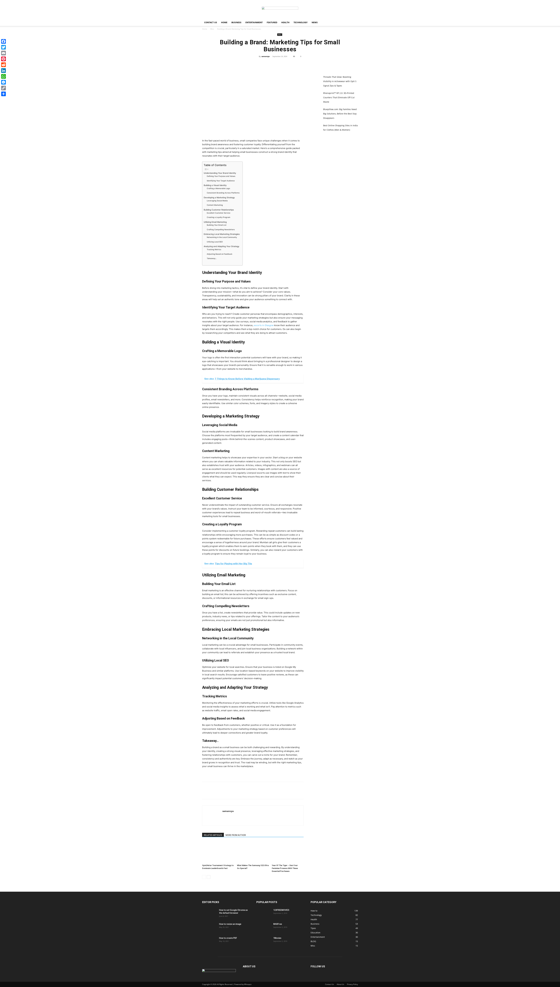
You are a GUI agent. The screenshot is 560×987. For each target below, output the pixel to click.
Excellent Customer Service (218, 213)
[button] (354, 22)
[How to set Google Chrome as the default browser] (209, 914)
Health (285, 22)
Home (224, 22)
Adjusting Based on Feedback (219, 254)
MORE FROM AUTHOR (236, 835)
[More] (293, 63)
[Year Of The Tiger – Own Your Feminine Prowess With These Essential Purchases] (288, 852)
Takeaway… (212, 258)
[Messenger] (3, 82)
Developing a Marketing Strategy (219, 197)
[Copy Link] (3, 88)
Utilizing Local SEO (215, 242)
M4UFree (277, 924)
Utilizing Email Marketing (215, 222)
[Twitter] (273, 63)
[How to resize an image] (209, 928)
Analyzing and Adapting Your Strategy (221, 246)
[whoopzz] (280, 10)
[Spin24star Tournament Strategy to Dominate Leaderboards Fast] (218, 852)
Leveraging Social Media (217, 201)
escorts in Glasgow (264, 325)
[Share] (3, 94)
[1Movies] (263, 942)
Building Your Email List (216, 225)
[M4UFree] (263, 928)
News (315, 22)
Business (236, 22)
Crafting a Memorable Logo (218, 188)
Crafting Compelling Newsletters (221, 229)
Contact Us (210, 22)
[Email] (3, 53)
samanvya (265, 56)
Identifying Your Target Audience (221, 181)
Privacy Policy (352, 984)
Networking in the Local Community (222, 237)
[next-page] (208, 877)
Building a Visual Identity (215, 185)
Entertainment (254, 22)
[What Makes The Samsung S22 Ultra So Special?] (253, 852)
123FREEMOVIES (281, 910)
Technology (301, 22)
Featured (272, 22)
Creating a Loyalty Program (218, 217)
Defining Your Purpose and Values (221, 176)
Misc (212, 29)
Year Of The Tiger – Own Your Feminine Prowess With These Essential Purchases (285, 868)
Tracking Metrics (214, 249)
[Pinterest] (280, 63)
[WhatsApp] (286, 63)
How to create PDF (228, 938)
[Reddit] (3, 65)
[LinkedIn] (3, 70)
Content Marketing (215, 205)
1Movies (277, 938)
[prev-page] (204, 877)
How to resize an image (230, 924)
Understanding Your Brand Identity (220, 173)
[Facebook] (266, 63)
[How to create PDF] (209, 942)
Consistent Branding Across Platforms (223, 193)
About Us (340, 984)
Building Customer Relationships (219, 210)
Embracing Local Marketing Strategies (222, 234)
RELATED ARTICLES (213, 835)
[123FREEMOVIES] (263, 914)
